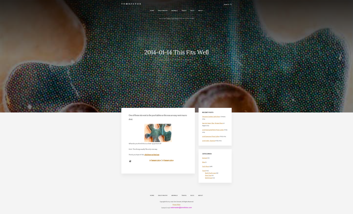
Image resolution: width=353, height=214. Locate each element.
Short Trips (208, 175)
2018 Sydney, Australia (208, 140)
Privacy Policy (176, 204)
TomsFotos (131, 4)
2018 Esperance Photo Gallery (211, 136)
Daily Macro (165, 60)
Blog (203, 162)
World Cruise (208, 178)
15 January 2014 (168, 160)
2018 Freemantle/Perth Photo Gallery (213, 130)
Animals (204, 158)
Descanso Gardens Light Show (211, 116)
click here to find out (151, 155)
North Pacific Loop (210, 173)
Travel (204, 170)
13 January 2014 (155, 160)
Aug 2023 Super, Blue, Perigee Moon (212, 123)
